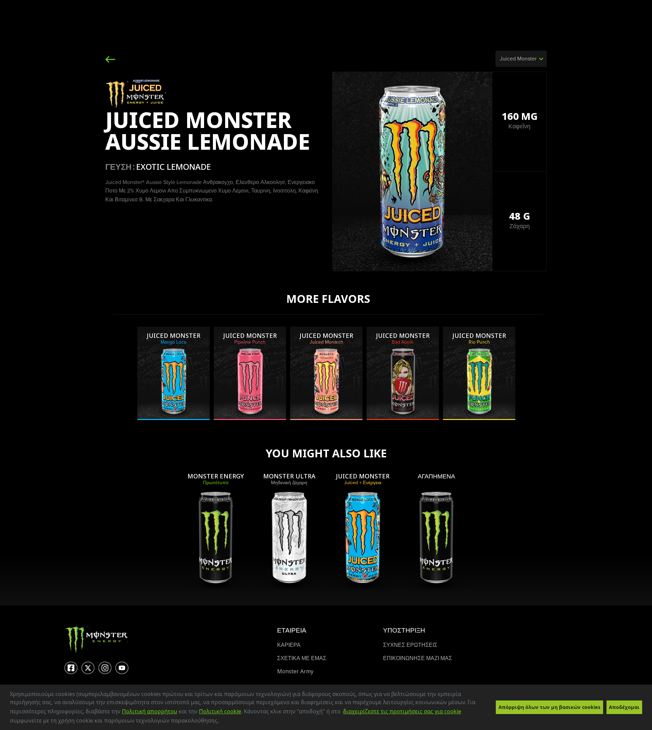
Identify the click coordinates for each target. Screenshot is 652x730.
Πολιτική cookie (220, 711)
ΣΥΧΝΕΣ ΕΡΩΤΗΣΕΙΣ (410, 645)
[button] (221, 721)
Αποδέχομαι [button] (624, 707)
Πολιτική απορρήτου (149, 711)
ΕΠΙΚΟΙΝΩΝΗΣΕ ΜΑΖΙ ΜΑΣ (417, 658)
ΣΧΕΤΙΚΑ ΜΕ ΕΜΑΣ (301, 658)
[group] (173, 373)
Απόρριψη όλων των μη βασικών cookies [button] (549, 707)
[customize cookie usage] (225, 722)
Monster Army (295, 671)
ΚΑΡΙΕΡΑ (289, 645)
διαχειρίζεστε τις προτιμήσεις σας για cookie (402, 711)
